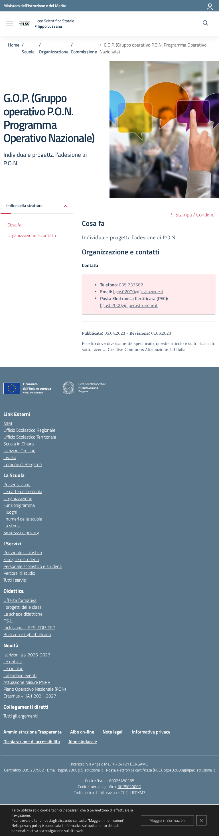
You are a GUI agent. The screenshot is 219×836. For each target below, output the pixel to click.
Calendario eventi (19, 675)
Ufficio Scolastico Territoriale (29, 436)
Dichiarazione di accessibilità (31, 741)
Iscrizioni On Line (19, 450)
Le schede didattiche (22, 613)
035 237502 (131, 284)
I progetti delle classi (22, 607)
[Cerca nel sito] (205, 23)
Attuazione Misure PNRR (26, 682)
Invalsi (9, 457)
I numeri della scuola (22, 518)
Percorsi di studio (19, 573)
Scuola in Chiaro (18, 443)
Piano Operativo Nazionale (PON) (34, 689)
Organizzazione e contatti (31, 235)
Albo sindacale (82, 741)
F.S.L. (8, 620)
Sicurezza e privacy (21, 532)
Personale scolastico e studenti (32, 566)
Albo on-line (82, 731)
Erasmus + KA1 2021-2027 (29, 695)
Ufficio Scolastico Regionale (29, 430)
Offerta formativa (19, 600)
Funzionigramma (19, 505)
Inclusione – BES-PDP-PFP (29, 627)
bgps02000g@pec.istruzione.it (129, 305)
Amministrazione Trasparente (32, 731)
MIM (7, 423)
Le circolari (13, 668)
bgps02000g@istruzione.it (138, 291)
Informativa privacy (151, 731)
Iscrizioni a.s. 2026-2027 (26, 654)
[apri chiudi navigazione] (9, 23)
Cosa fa (14, 224)
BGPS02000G (129, 786)
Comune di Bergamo (22, 464)
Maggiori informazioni (167, 820)
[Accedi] (210, 6)
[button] (37, 206)
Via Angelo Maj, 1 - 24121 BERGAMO (117, 764)
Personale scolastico (22, 552)
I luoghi (10, 512)
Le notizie (12, 661)
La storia (11, 525)
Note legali (113, 731)
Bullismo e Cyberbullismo (27, 634)
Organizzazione (17, 498)
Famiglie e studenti (21, 559)
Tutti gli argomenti (20, 715)
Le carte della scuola (22, 491)
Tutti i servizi (15, 579)
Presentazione (17, 484)
